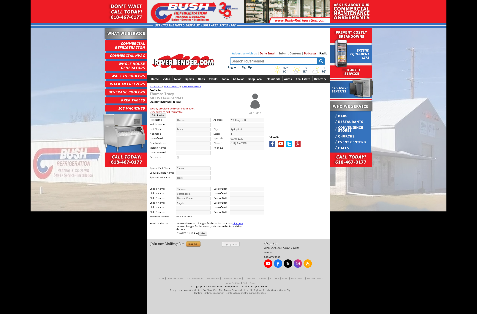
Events (213, 79)
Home (155, 79)
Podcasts (310, 53)
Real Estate (303, 79)
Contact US (250, 278)
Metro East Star (232, 283)
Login (226, 244)
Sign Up (247, 67)
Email (234, 244)
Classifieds (273, 79)
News (177, 79)
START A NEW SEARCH (191, 86)
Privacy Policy (297, 278)
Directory (320, 79)
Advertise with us (244, 53)
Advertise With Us (176, 278)
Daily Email (268, 53)
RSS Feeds (274, 278)
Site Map (262, 278)
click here (238, 223)
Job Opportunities (195, 278)
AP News (238, 79)
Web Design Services (232, 278)
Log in (232, 67)
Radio (323, 53)
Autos (288, 79)
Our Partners (213, 278)
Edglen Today (249, 283)
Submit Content (290, 53)
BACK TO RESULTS (171, 86)
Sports (189, 79)
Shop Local (255, 79)
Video (166, 79)
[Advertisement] (296, 194)
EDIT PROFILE (156, 86)
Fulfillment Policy (315, 278)
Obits (201, 79)
